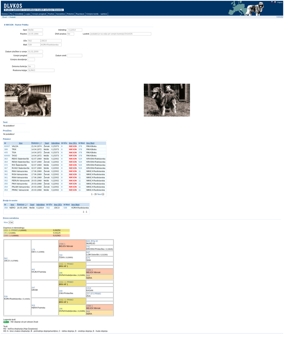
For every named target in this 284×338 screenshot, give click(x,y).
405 (6, 152)
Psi (11, 14)
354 (6, 187)
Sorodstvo (60, 14)
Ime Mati (90, 143)
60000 (7, 156)
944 (88, 276)
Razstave (80, 14)
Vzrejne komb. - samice (96, 14)
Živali (4, 17)
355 (6, 184)
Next (99, 194)
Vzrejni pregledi (39, 14)
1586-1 (6, 235)
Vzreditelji (18, 14)
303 (33, 305)
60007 (7, 146)
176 (33, 249)
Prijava (280, 2)
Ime (21, 143)
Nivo (6, 222)
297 (33, 288)
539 (65, 208)
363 (6, 159)
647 (88, 252)
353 (6, 190)
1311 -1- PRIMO (10, 230)
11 (80, 171)
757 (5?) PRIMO (93, 294)
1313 (88, 288)
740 (60, 255)
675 (88, 258)
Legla (27, 14)
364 (6, 162)
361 (6, 177)
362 (6, 174)
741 (88, 247)
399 (6, 149)
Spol (47, 143)
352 (6, 181)
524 (80, 159)
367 (6, 168)
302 (33, 269)
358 (6, 208)
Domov (5, 14)
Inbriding (55, 143)
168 (60, 291)
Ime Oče (73, 143)
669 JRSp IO (92, 241)
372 (6, 165)
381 (6, 171)
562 (48, 208)
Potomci (70, 14)
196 (5, 233)
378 (80, 146)
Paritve (51, 14)
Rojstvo (35, 143)
